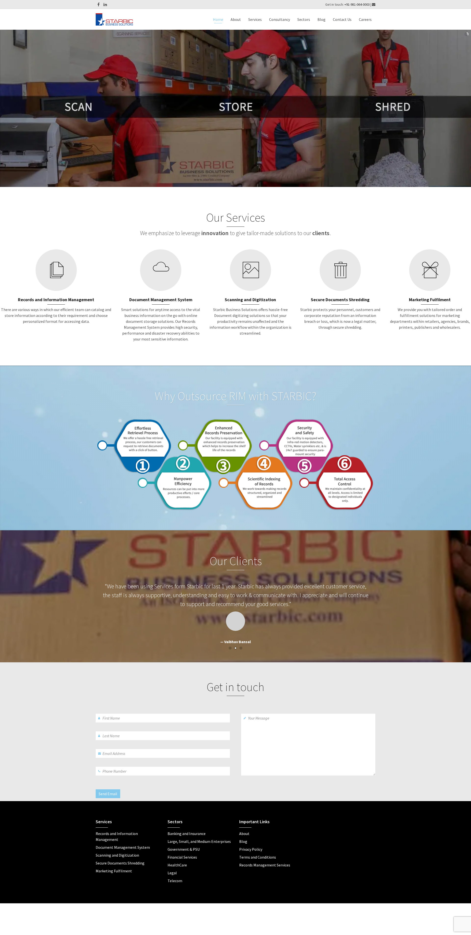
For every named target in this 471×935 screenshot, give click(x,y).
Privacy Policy (250, 840)
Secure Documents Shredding (120, 854)
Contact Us (342, 19)
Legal (172, 864)
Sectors (303, 19)
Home (218, 19)
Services (255, 19)
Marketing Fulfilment (114, 862)
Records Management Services (264, 856)
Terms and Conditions (257, 848)
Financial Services (182, 848)
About (236, 19)
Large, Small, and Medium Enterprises (199, 832)
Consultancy (279, 19)
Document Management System (123, 838)
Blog (321, 19)
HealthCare (177, 856)
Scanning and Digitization (117, 846)
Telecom (175, 871)
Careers (365, 19)
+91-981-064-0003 (357, 4)
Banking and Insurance (187, 824)
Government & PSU (184, 840)
